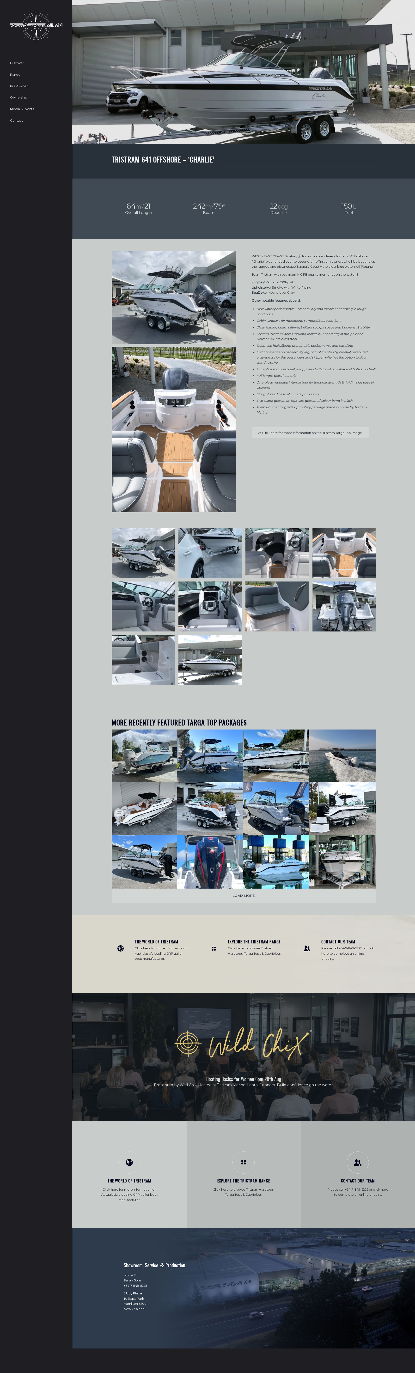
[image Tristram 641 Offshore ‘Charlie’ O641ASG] (145, 554)
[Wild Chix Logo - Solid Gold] (244, 1044)
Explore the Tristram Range (254, 942)
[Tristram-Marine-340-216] (36, 26)
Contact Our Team (338, 942)
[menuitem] (36, 63)
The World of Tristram (156, 942)
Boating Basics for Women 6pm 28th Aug (243, 1078)
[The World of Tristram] (120, 949)
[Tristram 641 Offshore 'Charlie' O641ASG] (174, 297)
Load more (244, 895)
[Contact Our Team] (307, 949)
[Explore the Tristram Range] (214, 949)
